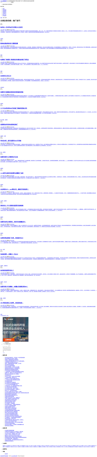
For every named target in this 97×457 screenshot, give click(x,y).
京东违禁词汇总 (8, 375)
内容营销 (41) (59, 446)
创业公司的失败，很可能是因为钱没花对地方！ (14, 439)
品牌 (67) (4, 446)
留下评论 (13, 29)
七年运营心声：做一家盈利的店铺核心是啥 (13, 385)
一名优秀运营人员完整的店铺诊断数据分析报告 (14, 371)
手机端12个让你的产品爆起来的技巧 (12, 378)
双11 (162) (29, 445)
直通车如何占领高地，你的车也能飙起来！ (13, 221)
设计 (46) (48, 446)
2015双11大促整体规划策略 (10, 405)
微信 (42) (55, 446)
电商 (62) (12, 446)
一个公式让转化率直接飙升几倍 (11, 384)
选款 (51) (31, 446)
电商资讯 (4, 9)
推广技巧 (4, 14)
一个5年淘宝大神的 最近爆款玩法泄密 (12, 379)
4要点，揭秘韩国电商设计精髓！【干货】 (13, 363)
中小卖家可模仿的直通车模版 (11, 386)
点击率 (1, 200)
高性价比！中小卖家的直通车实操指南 (11, 205)
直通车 (1, 38)
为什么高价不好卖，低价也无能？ (11, 388)
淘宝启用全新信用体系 (9, 364)
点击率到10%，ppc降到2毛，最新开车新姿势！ (14, 189)
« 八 (3, 352)
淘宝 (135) (44, 445)
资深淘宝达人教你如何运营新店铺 (11, 415)
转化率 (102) (65, 445)
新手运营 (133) (48, 445)
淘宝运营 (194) (15, 445)
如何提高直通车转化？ (7, 270)
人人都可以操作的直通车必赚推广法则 (11, 173)
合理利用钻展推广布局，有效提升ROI (11, 238)
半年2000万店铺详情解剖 (10, 423)
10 (4, 315)
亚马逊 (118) (53, 445)
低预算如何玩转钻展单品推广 (9, 124)
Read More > (47, 32)
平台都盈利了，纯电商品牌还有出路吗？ (13, 417)
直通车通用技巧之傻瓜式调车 (11, 408)
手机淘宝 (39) (80, 446)
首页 (3, 8)
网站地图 (6, 455)
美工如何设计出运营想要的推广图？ (12, 383)
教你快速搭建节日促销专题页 (11, 393)
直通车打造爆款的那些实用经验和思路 (11, 92)
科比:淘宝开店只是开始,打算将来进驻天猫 (13, 416)
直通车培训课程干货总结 (10, 406)
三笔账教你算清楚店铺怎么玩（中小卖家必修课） (15, 361)
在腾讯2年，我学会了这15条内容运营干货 (13, 372)
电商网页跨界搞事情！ (9, 440)
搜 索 (12, 2)
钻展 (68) (90, 445)
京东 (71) (86, 445)
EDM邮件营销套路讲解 (9, 430)
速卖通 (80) (75, 445)
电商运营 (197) (9, 445)
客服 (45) (51, 446)
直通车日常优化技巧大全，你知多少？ (12, 397)
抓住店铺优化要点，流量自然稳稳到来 (12, 404)
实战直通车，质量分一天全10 (9, 254)
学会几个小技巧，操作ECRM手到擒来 (12, 376)
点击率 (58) (20, 446)
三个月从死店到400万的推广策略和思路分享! (13, 108)
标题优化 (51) (36, 446)
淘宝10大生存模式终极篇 (10, 365)
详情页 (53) (28, 446)
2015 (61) (16, 446)
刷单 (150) (36, 445)
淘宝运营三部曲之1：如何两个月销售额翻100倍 (14, 424)
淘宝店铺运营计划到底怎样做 (11, 399)
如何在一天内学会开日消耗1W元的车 (11, 27)
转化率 (5, 281)
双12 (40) (67, 446)
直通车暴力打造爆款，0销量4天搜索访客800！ (14, 286)
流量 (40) (76, 446)
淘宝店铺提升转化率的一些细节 (11, 358)
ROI (1, 152)
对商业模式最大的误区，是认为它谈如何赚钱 (14, 422)
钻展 (1, 54)
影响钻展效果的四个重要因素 (9, 43)
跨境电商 (4, 15)
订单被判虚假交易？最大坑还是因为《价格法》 (14, 419)
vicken (1, 29)
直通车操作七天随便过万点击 (9, 157)
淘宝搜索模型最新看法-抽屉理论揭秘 (12, 410)
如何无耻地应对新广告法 (10, 402)
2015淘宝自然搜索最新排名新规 (11, 413)
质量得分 (6, 265)
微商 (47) (45, 446)
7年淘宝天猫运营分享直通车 (10, 409)
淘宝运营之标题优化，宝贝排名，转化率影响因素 (15, 357)
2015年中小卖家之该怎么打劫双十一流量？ (13, 391)
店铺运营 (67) (8, 446)
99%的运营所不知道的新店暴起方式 (12, 370)
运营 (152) (32, 445)
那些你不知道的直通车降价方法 (11, 395)
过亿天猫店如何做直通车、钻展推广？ (12, 389)
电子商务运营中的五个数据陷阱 (11, 411)
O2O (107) (57, 445)
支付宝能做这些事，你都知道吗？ (11, 438)
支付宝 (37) (89, 446)
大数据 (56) (24, 446)
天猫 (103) (61, 445)
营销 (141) (40, 445)
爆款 (1, 298)
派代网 (6, 453)
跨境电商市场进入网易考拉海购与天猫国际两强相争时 (15, 437)
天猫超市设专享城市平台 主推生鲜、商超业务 (14, 431)
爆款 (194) (19, 445)
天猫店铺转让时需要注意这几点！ (11, 362)
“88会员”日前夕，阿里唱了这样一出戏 (12, 433)
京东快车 (2, 87)
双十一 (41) (64, 446)
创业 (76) (78, 445)
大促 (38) (85, 446)
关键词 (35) (93, 446)
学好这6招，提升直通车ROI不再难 (10, 140)
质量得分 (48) (41, 446)
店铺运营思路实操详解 (9, 396)
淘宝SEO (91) (70, 445)
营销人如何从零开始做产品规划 (11, 412)
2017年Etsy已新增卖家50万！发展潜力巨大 (13, 432)
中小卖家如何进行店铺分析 (10, 382)
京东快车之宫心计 (5, 76)
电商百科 (4, 12)
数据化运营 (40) (72, 446)
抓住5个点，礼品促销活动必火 (11, 390)
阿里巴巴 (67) (94, 445)
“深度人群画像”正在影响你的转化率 (12, 398)
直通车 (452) (5, 445)
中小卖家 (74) (82, 445)
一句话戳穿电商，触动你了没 (11, 377)
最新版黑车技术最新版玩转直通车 (11, 369)
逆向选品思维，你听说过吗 (10, 418)
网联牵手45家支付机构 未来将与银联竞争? (13, 436)
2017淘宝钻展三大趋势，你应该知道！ (11, 303)
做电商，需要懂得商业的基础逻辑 (11, 359)
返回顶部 (2, 455)
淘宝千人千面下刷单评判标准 (11, 420)
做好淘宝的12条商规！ (9, 425)
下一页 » (7, 315)
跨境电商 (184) (24, 445)
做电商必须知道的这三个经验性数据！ (12, 368)
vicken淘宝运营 (14, 455)
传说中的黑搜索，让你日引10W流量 (12, 366)
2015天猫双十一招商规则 (10, 403)
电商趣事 (4, 10)
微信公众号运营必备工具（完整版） (12, 373)
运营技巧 (4, 13)
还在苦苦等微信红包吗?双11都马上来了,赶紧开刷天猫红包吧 (17, 392)
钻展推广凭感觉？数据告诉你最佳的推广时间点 (14, 59)
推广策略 (2, 119)
